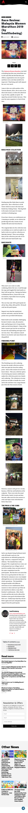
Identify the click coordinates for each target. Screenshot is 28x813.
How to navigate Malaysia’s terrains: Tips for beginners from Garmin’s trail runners (13, 667)
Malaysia (3, 17)
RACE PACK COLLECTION (14, 644)
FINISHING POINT (12, 648)
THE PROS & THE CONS (13, 650)
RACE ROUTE (11, 646)
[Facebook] (8, 65)
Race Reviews (8, 17)
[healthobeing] (12, 37)
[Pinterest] (15, 65)
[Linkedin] (12, 632)
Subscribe (14, 726)
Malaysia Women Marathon (12, 71)
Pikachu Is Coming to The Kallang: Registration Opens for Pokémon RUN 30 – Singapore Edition (12, 689)
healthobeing (16, 37)
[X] (12, 65)
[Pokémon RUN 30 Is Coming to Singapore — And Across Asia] (7, 784)
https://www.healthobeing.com (17, 613)
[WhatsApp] (19, 65)
